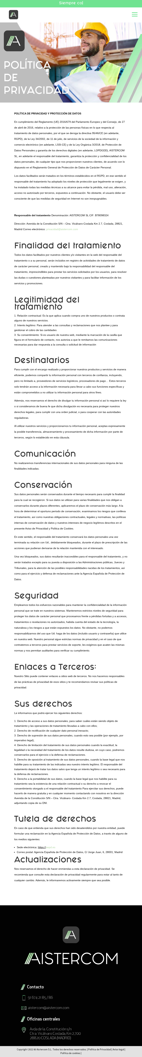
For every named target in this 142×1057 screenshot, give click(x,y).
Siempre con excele (70, 3)
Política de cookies (70, 1053)
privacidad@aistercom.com (62, 229)
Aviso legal (118, 1049)
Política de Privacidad (99, 1049)
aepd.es (50, 847)
